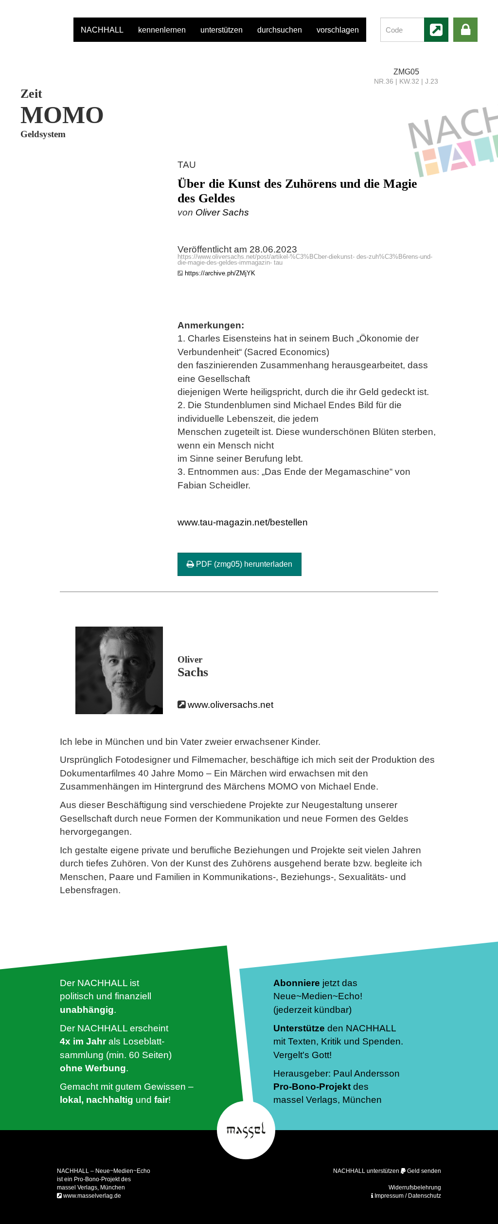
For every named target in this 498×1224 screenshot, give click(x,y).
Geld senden (424, 1171)
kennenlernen (162, 30)
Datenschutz (424, 1195)
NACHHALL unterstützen (366, 1171)
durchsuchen (279, 30)
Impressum (389, 1195)
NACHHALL (102, 30)
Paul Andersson (366, 1073)
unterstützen (221, 30)
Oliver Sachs (222, 212)
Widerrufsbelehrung (415, 1187)
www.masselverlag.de (92, 1195)
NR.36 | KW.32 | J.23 (406, 81)
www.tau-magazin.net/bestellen (243, 522)
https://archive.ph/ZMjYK (220, 273)
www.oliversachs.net (230, 705)
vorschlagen (338, 30)
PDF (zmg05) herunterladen (243, 564)
